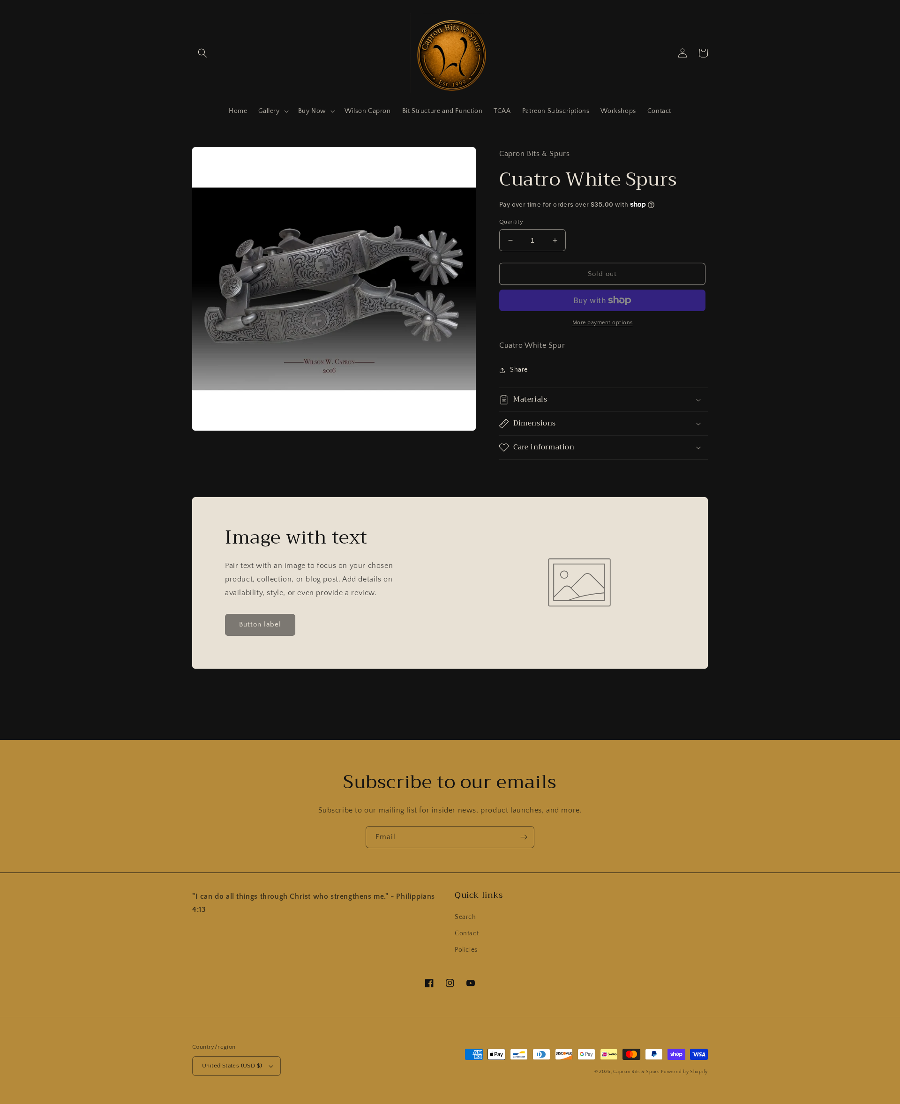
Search (465, 917)
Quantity (511, 221)
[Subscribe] (523, 837)
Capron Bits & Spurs (636, 1071)
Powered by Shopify (684, 1071)
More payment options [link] (602, 323)
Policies (466, 950)
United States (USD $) (232, 1065)
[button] (202, 53)
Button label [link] (260, 624)
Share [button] (519, 369)
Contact (467, 933)
